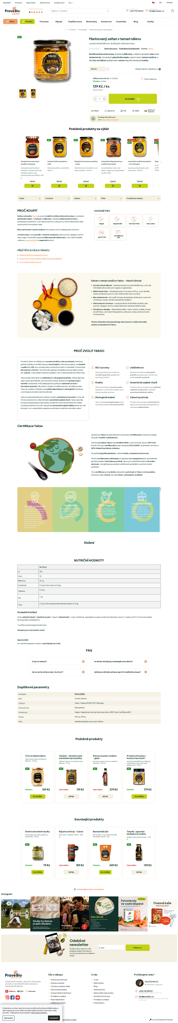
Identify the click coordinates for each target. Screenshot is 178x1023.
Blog (96, 986)
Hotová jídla (80, 694)
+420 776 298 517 (137, 11)
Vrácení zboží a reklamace (61, 993)
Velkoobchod (45, 3)
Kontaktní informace (102, 996)
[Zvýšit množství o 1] (104, 99)
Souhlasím (54, 1018)
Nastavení (8, 1018)
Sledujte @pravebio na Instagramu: (90, 889)
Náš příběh (7, 3)
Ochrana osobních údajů (60, 986)
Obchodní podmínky (39, 1013)
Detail (71, 796)
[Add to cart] (32, 186)
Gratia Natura (99, 1003)
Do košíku (130, 99)
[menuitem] (10, 21)
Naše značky (30, 3)
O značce (49, 198)
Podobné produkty (135, 198)
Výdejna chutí (59, 3)
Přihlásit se (138, 948)
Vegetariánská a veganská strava (33, 255)
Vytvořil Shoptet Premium (162, 1020)
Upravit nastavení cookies (66, 1020)
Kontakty (18, 3)
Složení (77, 198)
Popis (21, 198)
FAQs (103, 198)
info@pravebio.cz (156, 11)
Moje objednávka (57, 999)
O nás (96, 980)
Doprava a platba (57, 983)
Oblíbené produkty (58, 1003)
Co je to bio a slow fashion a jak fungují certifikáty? (40, 258)
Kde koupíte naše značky (103, 993)
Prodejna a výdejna (58, 996)
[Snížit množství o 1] (95, 99)
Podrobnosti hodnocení (129, 48)
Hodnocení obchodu (59, 980)
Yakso (150, 49)
